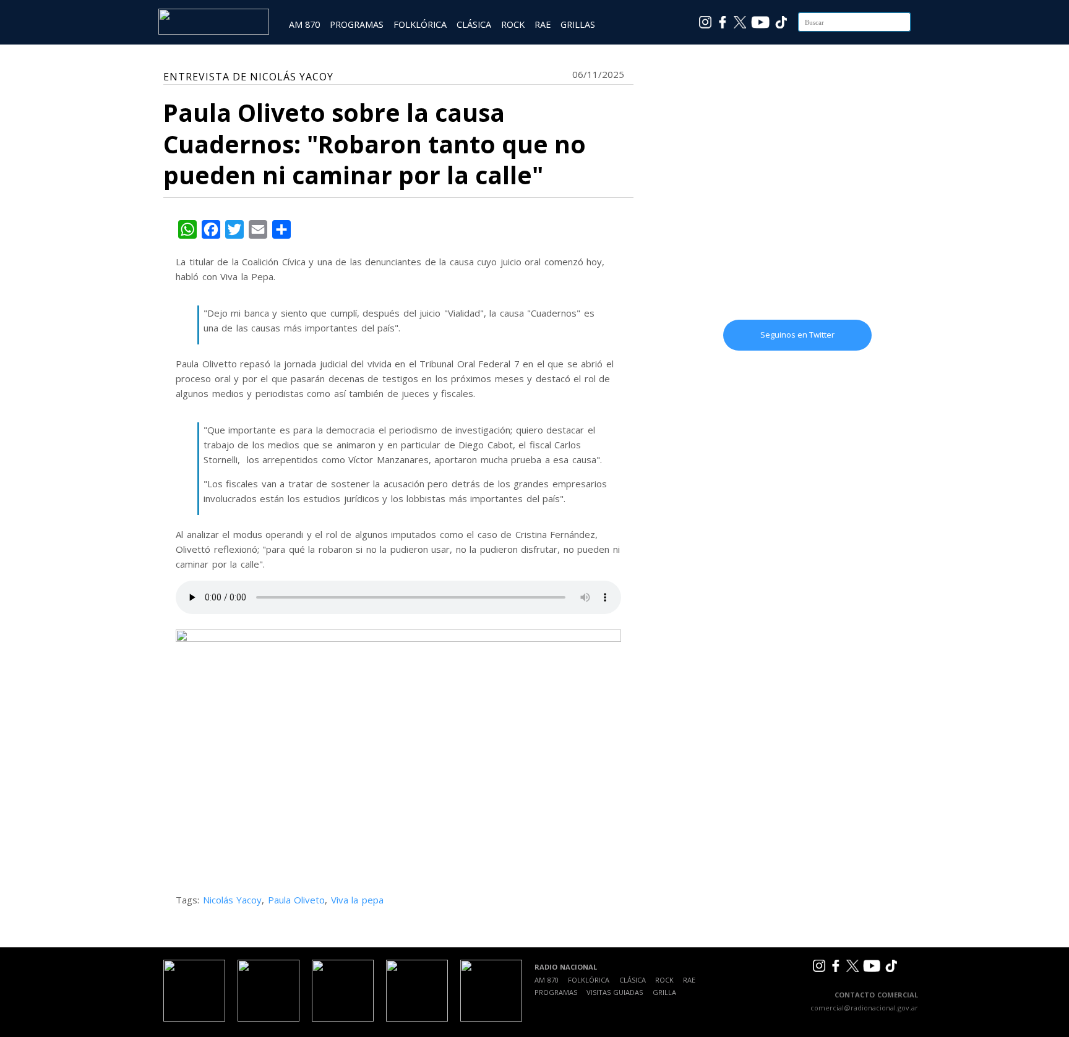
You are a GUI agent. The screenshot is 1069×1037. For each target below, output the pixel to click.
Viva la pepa (357, 900)
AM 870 (304, 24)
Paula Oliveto (296, 900)
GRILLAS (577, 24)
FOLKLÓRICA (420, 24)
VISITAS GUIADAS (614, 992)
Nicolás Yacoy (232, 900)
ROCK (513, 24)
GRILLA (664, 992)
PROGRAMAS (357, 24)
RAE (542, 24)
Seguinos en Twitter (797, 334)
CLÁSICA (474, 24)
